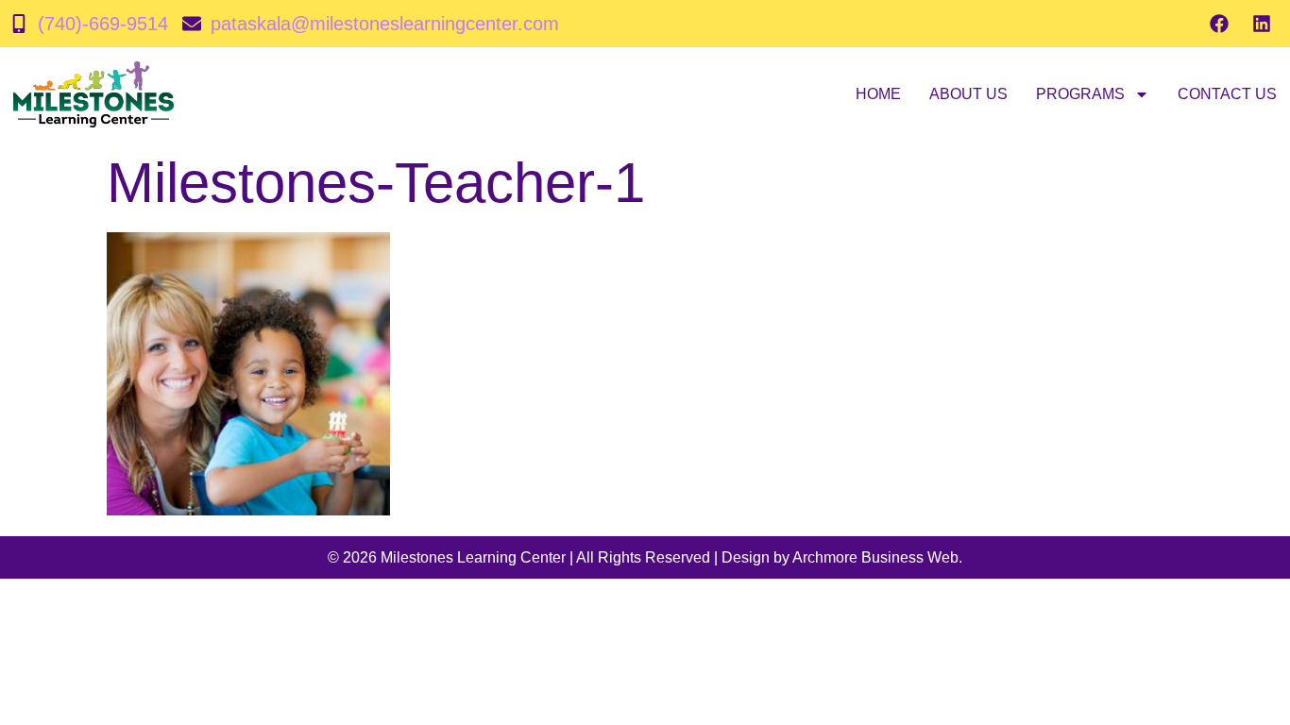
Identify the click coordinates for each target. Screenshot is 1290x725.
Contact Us (1227, 94)
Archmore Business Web (875, 557)
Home (878, 94)
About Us (968, 94)
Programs (1080, 94)
